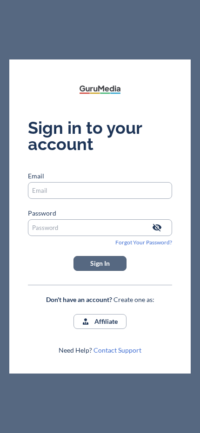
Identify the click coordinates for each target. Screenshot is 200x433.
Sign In (100, 263)
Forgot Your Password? (143, 242)
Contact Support (117, 350)
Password (42, 213)
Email (36, 176)
